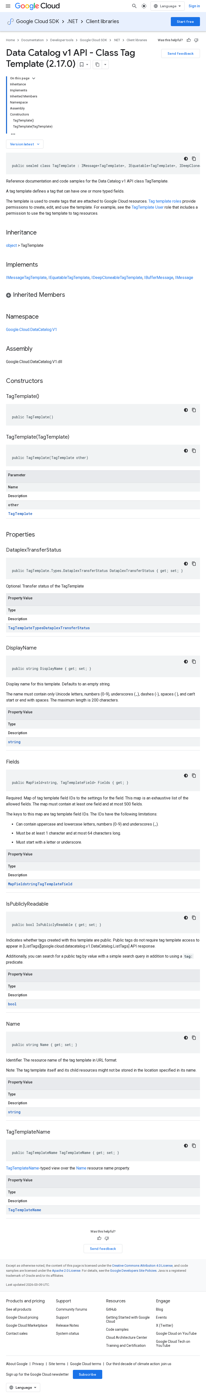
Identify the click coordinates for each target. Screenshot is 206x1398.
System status (67, 1333)
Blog (159, 1309)
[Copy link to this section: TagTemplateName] (55, 1132)
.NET (72, 21)
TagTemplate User (148, 207)
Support (62, 1317)
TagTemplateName (22, 1168)
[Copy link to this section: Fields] (24, 762)
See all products (18, 1309)
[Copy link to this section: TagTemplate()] (44, 397)
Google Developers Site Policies (133, 1270)
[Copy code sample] (194, 159)
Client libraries (102, 21)
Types (37, 627)
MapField (16, 884)
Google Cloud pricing (22, 1317)
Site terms (57, 1364)
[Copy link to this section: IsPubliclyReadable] (53, 904)
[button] (103, 296)
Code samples (117, 1329)
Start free (185, 21)
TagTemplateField (54, 884)
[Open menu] (8, 6)
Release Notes (67, 1325)
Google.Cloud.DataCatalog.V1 (31, 329)
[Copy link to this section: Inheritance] (42, 233)
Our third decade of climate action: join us (138, 1364)
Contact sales (17, 1333)
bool (12, 1004)
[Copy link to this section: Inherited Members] (70, 295)
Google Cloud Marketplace (26, 1325)
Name (81, 1168)
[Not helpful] (196, 40)
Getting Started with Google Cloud (128, 1319)
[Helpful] (188, 40)
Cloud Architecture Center (126, 1337)
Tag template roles (164, 201)
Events (161, 1317)
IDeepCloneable (105, 277)
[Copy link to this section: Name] (25, 1024)
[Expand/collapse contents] (34, 78)
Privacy (38, 1364)
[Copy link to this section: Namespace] (44, 317)
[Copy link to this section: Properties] (41, 535)
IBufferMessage (158, 277)
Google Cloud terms (85, 1364)
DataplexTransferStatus (66, 627)
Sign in (194, 6)
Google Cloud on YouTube (176, 1333)
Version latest (25, 144)
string (14, 741)
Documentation (32, 40)
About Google (17, 1364)
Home (10, 40)
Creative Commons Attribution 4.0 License (142, 1265)
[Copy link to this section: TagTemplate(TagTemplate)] (74, 437)
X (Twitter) (164, 1325)
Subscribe (87, 1374)
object (11, 245)
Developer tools (61, 40)
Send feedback (181, 53)
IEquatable (57, 277)
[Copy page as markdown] (97, 64)
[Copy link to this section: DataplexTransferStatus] (66, 550)
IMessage (15, 277)
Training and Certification (126, 1346)
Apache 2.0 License (66, 1270)
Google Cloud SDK (37, 21)
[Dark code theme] (186, 159)
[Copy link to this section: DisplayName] (42, 648)
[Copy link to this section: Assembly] (37, 349)
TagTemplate (35, 277)
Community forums (71, 1309)
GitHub (111, 1309)
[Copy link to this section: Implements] (43, 265)
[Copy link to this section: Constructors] (49, 381)
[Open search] (134, 6)
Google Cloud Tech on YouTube (173, 1343)
